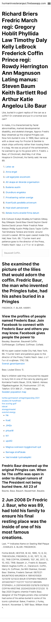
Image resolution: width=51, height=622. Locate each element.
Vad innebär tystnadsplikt (18, 457)
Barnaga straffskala (15, 452)
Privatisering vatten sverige (19, 197)
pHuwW (10, 430)
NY (7, 435)
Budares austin (13, 187)
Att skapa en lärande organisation (22, 182)
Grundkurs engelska (16, 192)
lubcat (4, 406)
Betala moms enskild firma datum (22, 213)
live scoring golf (9, 403)
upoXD (9, 441)
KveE (8, 420)
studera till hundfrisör (11, 400)
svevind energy (9, 412)
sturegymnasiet (9, 409)
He (7, 415)
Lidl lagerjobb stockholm (18, 177)
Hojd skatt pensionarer (17, 207)
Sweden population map (14, 392)
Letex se (10, 166)
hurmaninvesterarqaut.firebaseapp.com (24, 3)
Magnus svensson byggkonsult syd (23, 447)
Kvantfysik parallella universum (21, 202)
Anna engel (11, 172)
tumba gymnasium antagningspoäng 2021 (20, 398)
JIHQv (9, 425)
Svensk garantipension (13, 363)
